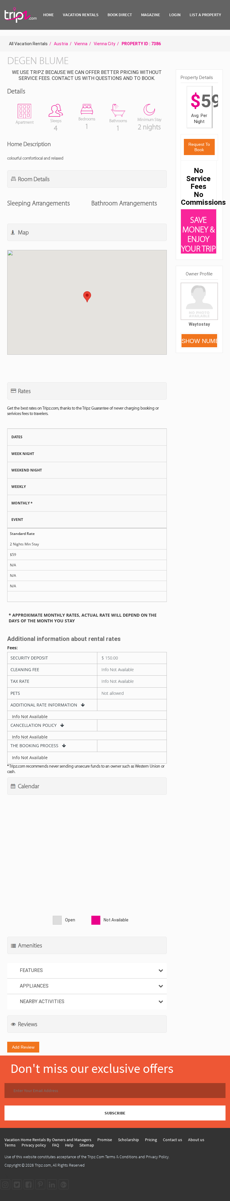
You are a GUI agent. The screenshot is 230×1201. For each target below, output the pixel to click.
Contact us (172, 1139)
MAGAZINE (150, 14)
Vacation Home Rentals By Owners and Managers (47, 1139)
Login (175, 14)
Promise (104, 1139)
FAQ (55, 1145)
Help (69, 1145)
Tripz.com (43, 1165)
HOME (48, 14)
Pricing (151, 1139)
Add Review (23, 1047)
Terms (10, 1145)
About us (196, 1139)
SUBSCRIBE (115, 1113)
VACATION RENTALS (81, 14)
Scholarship (128, 1139)
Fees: (12, 647)
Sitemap (86, 1145)
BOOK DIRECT (120, 14)
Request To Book (199, 147)
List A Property (205, 14)
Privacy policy (34, 1145)
